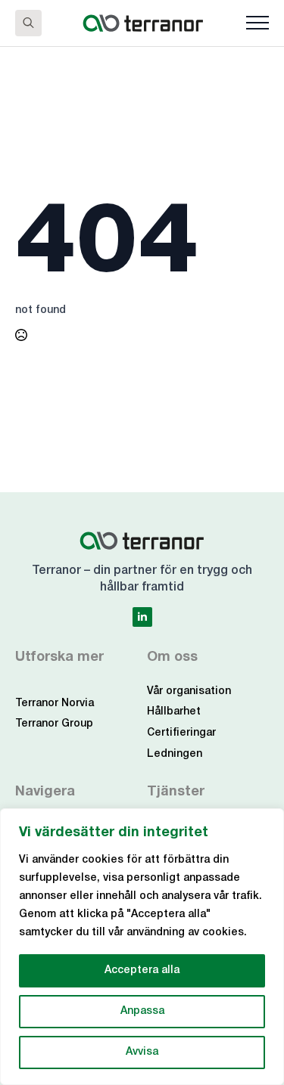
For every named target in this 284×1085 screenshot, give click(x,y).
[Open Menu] (257, 22)
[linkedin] (142, 617)
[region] (142, 946)
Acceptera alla (142, 970)
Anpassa (142, 1011)
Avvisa (142, 1052)
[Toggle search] (28, 23)
